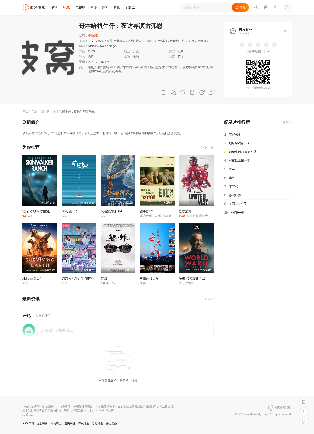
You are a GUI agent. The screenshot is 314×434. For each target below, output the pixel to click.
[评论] (201, 92)
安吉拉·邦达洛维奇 (193, 41)
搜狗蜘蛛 (69, 423)
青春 (229, 169)
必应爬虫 (111, 423)
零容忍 (231, 186)
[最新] (266, 8)
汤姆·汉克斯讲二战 (192, 278)
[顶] (211, 92)
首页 (55, 7)
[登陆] (287, 7)
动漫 (93, 7)
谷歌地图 (97, 423)
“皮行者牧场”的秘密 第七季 (41, 211)
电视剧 (80, 7)
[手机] (163, 92)
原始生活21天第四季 (240, 152)
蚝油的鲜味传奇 (112, 211)
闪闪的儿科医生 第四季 (78, 278)
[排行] (275, 8)
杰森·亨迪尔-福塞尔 (141, 41)
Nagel (113, 46)
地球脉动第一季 (237, 143)
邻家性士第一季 (237, 160)
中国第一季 (234, 212)
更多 (208, 299)
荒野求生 (232, 134)
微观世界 (232, 195)
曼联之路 (185, 211)
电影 (66, 7)
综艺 (105, 7)
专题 (116, 7)
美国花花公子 (235, 204)
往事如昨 (146, 211)
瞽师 (104, 278)
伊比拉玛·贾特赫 (168, 41)
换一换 (209, 147)
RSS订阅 (28, 423)
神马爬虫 (56, 423)
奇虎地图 (83, 423)
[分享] (192, 92)
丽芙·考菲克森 (116, 41)
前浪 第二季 (70, 211)
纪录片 (45, 111)
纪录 (181, 51)
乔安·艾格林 (96, 41)
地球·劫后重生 (32, 278)
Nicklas (93, 46)
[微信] (173, 93)
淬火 (229, 178)
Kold (103, 46)
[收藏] (182, 92)
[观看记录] (256, 8)
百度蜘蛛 (42, 423)
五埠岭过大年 (149, 278)
